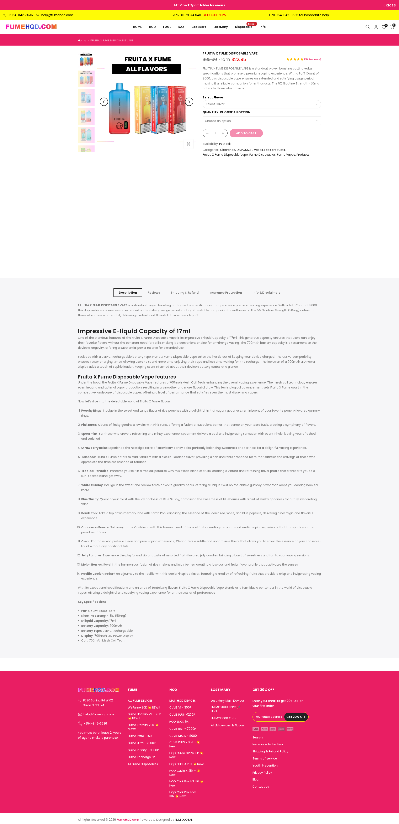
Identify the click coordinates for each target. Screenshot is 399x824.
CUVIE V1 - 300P (180, 708)
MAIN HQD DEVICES (182, 701)
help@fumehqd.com (57, 15)
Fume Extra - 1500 (141, 736)
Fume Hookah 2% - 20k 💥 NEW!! (144, 716)
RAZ (181, 27)
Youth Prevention (265, 766)
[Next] (189, 102)
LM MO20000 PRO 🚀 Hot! (226, 709)
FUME (167, 27)
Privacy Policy (262, 773)
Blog (255, 780)
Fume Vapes (286, 155)
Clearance (227, 150)
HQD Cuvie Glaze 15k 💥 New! (186, 755)
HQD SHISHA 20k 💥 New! (186, 764)
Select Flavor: (213, 97)
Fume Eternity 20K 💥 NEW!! (143, 727)
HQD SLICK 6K (178, 722)
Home (82, 40)
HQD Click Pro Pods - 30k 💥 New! (184, 794)
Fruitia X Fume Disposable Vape (225, 155)
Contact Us (260, 787)
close (10, 5)
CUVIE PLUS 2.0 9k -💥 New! (184, 744)
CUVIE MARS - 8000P (183, 736)
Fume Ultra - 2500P (142, 743)
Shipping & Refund (185, 292)
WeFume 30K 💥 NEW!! (144, 708)
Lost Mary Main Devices (228, 701)
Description (128, 292)
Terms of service (264, 759)
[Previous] (104, 102)
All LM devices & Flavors (228, 725)
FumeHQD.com (128, 820)
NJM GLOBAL (183, 820)
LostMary (220, 27)
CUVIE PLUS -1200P (182, 715)
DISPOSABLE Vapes (250, 150)
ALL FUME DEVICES (140, 701)
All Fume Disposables (143, 764)
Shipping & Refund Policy (270, 751)
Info (263, 27)
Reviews (154, 292)
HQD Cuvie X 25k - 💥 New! (184, 773)
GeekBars (198, 27)
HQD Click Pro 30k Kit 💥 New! (186, 783)
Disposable (245, 26)
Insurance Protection (225, 292)
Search (257, 738)
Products (303, 155)
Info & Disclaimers (266, 292)
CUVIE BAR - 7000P (182, 729)
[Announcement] (199, 5)
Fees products (274, 150)
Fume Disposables (262, 155)
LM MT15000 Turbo (224, 718)
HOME (137, 27)
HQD (152, 27)
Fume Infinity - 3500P (143, 750)
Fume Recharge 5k (141, 757)
